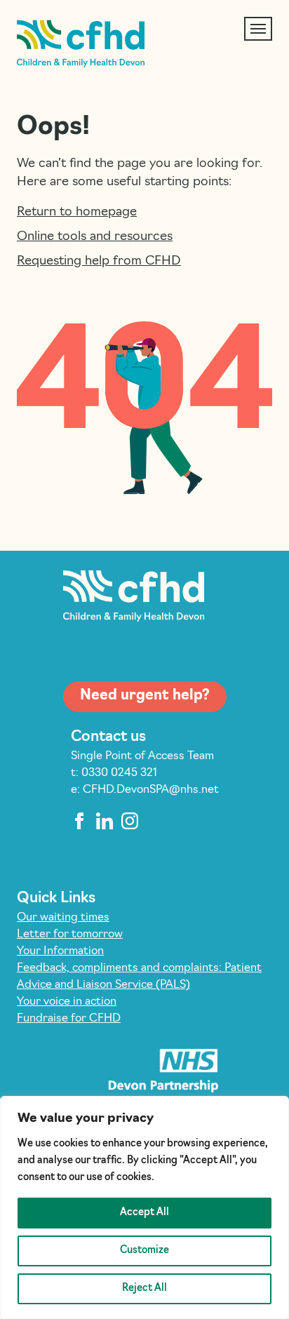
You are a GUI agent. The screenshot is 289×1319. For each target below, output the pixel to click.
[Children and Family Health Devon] (80, 44)
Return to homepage (77, 212)
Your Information (60, 951)
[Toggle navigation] (258, 29)
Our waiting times (63, 917)
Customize (144, 1250)
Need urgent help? (145, 696)
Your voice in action (66, 1001)
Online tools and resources (95, 237)
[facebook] (79, 820)
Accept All (144, 1212)
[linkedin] (104, 820)
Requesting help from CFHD (99, 261)
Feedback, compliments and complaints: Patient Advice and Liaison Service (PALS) (139, 977)
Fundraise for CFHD (69, 1018)
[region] (144, 1207)
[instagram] (129, 820)
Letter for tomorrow (70, 934)
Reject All (144, 1288)
